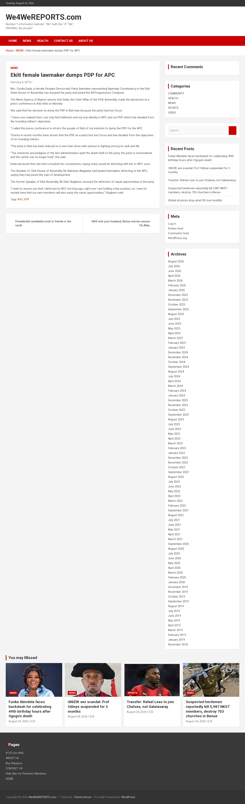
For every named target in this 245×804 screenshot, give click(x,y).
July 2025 (174, 319)
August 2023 (176, 419)
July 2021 (174, 520)
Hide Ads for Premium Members (26, 773)
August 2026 (176, 261)
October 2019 (176, 596)
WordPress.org (177, 238)
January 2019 (176, 639)
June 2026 (174, 271)
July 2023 (174, 424)
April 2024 (174, 381)
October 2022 (176, 467)
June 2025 (174, 323)
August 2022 (176, 477)
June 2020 (174, 558)
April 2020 (174, 568)
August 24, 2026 (18, 721)
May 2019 (174, 620)
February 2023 (177, 448)
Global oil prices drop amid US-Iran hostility (195, 200)
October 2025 (176, 304)
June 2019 (174, 615)
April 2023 (174, 438)
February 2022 (177, 505)
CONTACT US (63, 41)
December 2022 (178, 457)
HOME (13, 41)
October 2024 (176, 362)
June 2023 (174, 429)
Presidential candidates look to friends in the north (43, 223)
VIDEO (172, 112)
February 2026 (177, 285)
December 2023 (178, 400)
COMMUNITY (176, 93)
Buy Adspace (14, 763)
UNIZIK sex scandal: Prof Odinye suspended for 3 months (88, 706)
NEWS (27, 41)
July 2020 (174, 553)
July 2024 (174, 376)
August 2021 (176, 515)
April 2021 (174, 534)
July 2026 (174, 266)
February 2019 (177, 635)
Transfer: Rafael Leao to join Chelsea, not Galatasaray (202, 180)
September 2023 (178, 414)
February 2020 (177, 577)
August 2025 (176, 314)
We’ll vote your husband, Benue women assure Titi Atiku (120, 223)
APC (20, 199)
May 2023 (174, 434)
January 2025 (176, 347)
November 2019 (178, 592)
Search (232, 130)
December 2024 (178, 352)
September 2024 (178, 366)
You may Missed (22, 657)
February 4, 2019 (21, 82)
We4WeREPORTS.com (43, 17)
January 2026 (176, 290)
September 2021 (178, 510)
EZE (33, 721)
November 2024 (178, 357)
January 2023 (176, 453)
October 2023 (176, 410)
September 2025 (178, 309)
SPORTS (173, 108)
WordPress (128, 797)
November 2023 (178, 405)
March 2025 (175, 338)
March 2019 (175, 630)
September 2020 (178, 544)
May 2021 (174, 529)
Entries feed (175, 228)
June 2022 (174, 486)
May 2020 (174, 563)
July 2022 (174, 481)
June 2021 (174, 524)
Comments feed (178, 233)
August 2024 (176, 371)
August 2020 (176, 548)
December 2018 (178, 644)
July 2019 (174, 611)
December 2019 (178, 587)
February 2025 (177, 343)
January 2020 (176, 582)
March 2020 (175, 572)
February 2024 (177, 390)
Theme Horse (82, 797)
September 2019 (178, 601)
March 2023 (175, 443)
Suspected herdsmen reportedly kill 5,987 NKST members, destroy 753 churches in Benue (208, 709)
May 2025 (174, 328)
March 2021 (175, 539)
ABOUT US (85, 41)
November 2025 (178, 299)
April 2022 (174, 496)
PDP (26, 199)
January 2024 (176, 395)
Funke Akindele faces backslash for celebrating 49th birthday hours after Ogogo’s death (30, 709)
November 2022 (178, 462)
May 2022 (174, 491)
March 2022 (175, 501)
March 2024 (175, 386)
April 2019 (174, 625)
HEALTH (42, 41)
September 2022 (178, 472)
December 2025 (178, 295)
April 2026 (174, 276)
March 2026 (175, 280)
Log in (172, 223)
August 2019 (176, 606)
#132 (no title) (15, 753)
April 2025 (174, 333)
